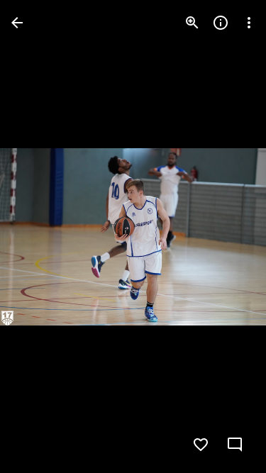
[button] (40, 237)
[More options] (249, 23)
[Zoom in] (192, 23)
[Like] (200, 444)
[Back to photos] (17, 23)
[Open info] (220, 23)
